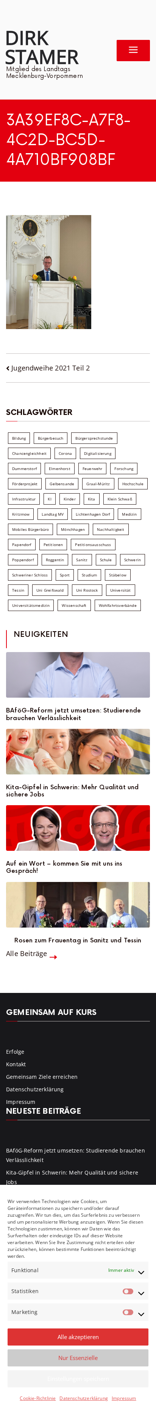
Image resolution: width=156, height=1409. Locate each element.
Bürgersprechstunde (94, 438)
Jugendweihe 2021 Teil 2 (50, 367)
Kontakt (16, 1064)
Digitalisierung (97, 453)
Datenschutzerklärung (83, 1398)
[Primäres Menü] (133, 50)
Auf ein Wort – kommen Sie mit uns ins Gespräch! (64, 867)
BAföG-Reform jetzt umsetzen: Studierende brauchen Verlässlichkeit (73, 714)
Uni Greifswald (50, 590)
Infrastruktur (24, 499)
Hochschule (133, 483)
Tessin (18, 590)
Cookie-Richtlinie (38, 1398)
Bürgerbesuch (50, 438)
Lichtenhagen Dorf (93, 514)
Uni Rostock (87, 590)
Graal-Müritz (98, 483)
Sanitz (81, 559)
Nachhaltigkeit (111, 529)
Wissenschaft (74, 605)
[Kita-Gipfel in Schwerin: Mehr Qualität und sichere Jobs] (78, 751)
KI (49, 499)
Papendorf (21, 544)
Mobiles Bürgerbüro (30, 529)
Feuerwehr (93, 468)
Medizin (129, 514)
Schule (106, 559)
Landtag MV (53, 514)
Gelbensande (62, 483)
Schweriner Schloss (30, 575)
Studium (89, 575)
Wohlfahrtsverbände (118, 605)
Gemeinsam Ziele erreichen (42, 1076)
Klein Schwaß (120, 499)
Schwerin (132, 559)
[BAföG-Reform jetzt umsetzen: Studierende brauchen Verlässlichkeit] (78, 675)
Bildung (19, 438)
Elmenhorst (59, 468)
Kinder (70, 499)
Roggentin (55, 559)
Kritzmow (21, 514)
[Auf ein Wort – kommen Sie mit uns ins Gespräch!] (78, 828)
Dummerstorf (24, 468)
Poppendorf (23, 559)
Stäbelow (117, 575)
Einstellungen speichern (78, 1378)
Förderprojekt (24, 483)
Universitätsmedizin (31, 605)
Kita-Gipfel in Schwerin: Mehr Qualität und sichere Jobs (72, 791)
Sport (65, 575)
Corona (65, 453)
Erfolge (15, 1051)
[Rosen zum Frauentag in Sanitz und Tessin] (78, 905)
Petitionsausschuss (93, 544)
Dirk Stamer (41, 47)
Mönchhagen (73, 529)
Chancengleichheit (29, 453)
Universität (120, 590)
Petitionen (53, 544)
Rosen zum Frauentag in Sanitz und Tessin (77, 940)
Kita (91, 499)
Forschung (123, 468)
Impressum (124, 1398)
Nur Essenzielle (78, 1358)
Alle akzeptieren (78, 1337)
